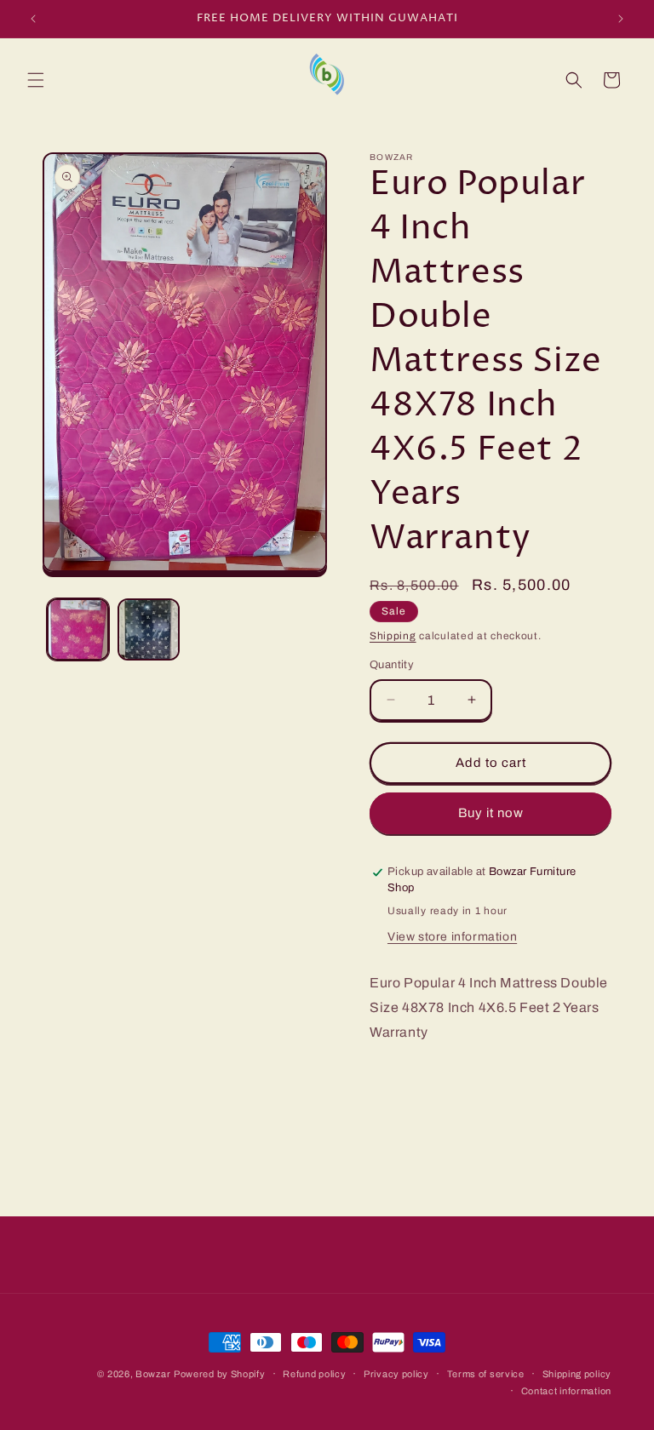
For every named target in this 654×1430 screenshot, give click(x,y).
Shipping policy (577, 1374)
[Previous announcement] (33, 18)
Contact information (566, 1391)
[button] (35, 80)
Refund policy (314, 1374)
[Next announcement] (621, 18)
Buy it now (491, 813)
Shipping (393, 636)
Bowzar (152, 1374)
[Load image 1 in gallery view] (78, 629)
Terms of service (486, 1374)
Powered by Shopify (220, 1374)
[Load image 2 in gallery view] (149, 629)
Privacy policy (396, 1374)
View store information (452, 936)
